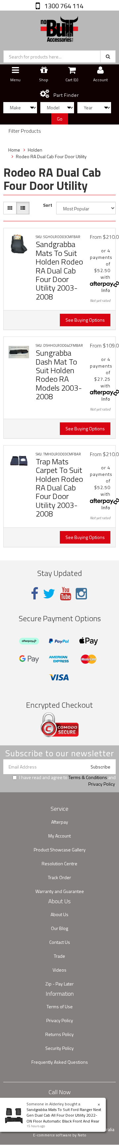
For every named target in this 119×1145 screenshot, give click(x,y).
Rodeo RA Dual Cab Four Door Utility (51, 156)
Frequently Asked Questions (59, 1061)
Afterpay (59, 821)
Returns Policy (59, 1034)
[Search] (108, 56)
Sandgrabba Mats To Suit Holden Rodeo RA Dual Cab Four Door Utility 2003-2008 (59, 270)
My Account (59, 835)
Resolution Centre (59, 863)
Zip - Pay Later (59, 983)
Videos (59, 969)
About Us (59, 914)
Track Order (59, 877)
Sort (47, 205)
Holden (35, 149)
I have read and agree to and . (67, 780)
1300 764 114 (63, 6)
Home (14, 149)
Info (105, 290)
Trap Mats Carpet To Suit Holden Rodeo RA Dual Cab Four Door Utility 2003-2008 (59, 487)
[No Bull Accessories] (59, 27)
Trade (59, 955)
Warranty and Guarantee (59, 891)
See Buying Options (85, 319)
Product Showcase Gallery (60, 849)
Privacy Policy (101, 783)
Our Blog (59, 928)
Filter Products (25, 131)
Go (59, 118)
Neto (82, 1135)
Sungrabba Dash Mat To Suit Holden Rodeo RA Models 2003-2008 (59, 374)
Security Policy (59, 1048)
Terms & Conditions (87, 777)
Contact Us (59, 942)
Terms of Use (60, 1006)
